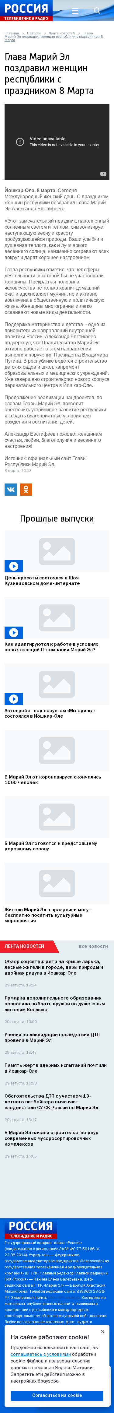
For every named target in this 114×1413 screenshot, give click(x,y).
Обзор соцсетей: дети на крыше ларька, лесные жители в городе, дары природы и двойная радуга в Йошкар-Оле (54, 967)
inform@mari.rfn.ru (64, 1297)
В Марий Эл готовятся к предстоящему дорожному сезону (51, 846)
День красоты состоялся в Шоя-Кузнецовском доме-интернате (43, 581)
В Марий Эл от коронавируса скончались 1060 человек (53, 780)
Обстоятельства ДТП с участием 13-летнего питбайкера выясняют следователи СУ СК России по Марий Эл (51, 1102)
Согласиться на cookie (57, 1395)
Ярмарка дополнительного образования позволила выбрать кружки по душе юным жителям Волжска (55, 1004)
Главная (12, 33)
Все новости (93, 946)
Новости (34, 33)
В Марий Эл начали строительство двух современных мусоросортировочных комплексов (51, 1139)
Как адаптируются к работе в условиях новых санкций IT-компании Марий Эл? (51, 647)
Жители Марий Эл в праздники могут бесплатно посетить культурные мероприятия (48, 915)
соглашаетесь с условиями (41, 1354)
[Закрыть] (102, 1331)
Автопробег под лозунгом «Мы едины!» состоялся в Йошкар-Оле (50, 714)
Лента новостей (62, 33)
